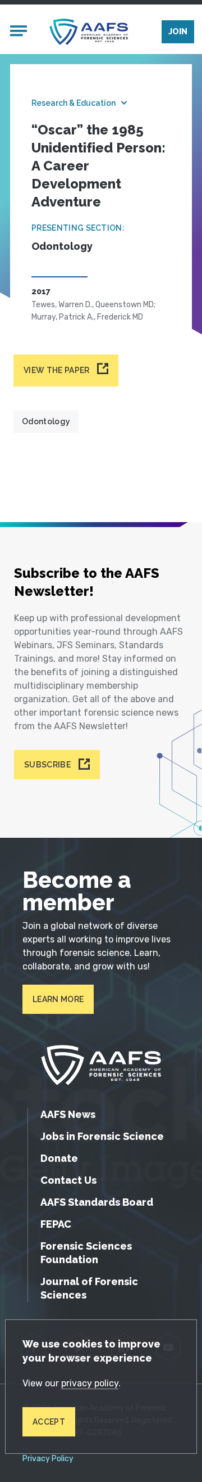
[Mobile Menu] (18, 32)
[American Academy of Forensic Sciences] (88, 32)
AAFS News (67, 1114)
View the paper (56, 370)
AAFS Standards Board (96, 1202)
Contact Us (68, 1180)
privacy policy (89, 1383)
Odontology (46, 421)
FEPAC (55, 1224)
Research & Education (73, 102)
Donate (59, 1158)
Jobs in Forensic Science (102, 1136)
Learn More (58, 999)
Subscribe (47, 764)
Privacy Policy (48, 1458)
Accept (49, 1421)
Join (177, 31)
